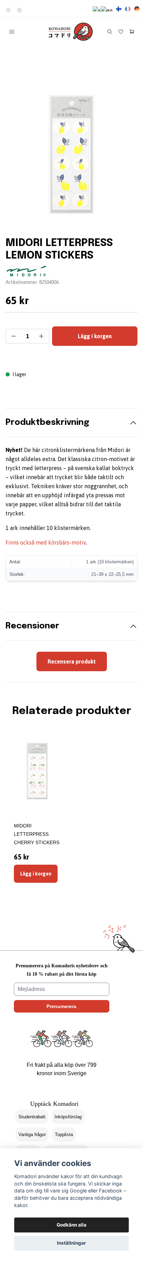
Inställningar (71, 1243)
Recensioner (32, 626)
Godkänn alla (71, 1225)
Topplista (64, 1134)
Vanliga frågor (32, 1134)
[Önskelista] (120, 31)
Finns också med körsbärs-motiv (46, 542)
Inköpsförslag (68, 1116)
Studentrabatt (31, 1116)
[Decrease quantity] (13, 336)
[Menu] (12, 31)
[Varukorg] (131, 31)
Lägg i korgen (35, 874)
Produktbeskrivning (47, 422)
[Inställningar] (8, 10)
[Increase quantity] (41, 336)
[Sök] (109, 31)
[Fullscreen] (71, 154)
